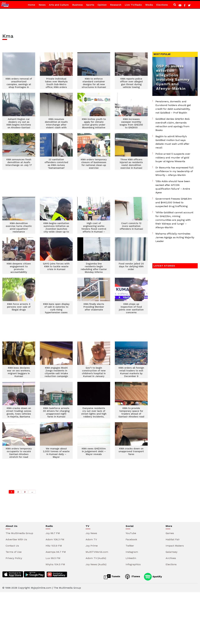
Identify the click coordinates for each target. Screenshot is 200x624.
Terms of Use (14, 551)
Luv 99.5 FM (53, 558)
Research (115, 4)
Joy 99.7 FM (53, 533)
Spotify (157, 576)
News (42, 4)
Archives (171, 558)
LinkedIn (131, 558)
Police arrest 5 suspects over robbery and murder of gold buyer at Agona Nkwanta (172, 157)
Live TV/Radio (133, 4)
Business (77, 4)
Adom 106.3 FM (55, 539)
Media (149, 4)
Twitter (130, 545)
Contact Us (12, 545)
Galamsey (171, 551)
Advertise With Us (16, 539)
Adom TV (91, 539)
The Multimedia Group (19, 533)
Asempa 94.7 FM (56, 551)
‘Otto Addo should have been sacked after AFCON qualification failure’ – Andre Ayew (172, 187)
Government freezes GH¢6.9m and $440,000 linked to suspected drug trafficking (173, 202)
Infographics (133, 564)
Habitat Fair (173, 539)
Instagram (132, 551)
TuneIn (115, 576)
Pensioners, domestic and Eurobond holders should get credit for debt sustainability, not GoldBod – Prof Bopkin (173, 107)
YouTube (131, 533)
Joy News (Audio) (96, 564)
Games (170, 533)
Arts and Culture (59, 4)
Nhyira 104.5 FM (55, 564)
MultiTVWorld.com (97, 551)
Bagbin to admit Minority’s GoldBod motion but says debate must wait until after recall (172, 142)
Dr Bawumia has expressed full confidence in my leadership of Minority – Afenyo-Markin (174, 171)
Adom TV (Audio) (96, 558)
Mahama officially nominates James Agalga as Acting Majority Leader (174, 237)
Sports (90, 4)
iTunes (135, 576)
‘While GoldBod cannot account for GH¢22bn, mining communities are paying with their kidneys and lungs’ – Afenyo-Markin (174, 220)
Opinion (102, 4)
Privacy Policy (14, 558)
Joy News (91, 533)
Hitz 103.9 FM (54, 545)
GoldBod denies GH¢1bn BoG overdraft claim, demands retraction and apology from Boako (172, 124)
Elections (162, 4)
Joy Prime (92, 545)
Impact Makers (175, 545)
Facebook (131, 539)
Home (31, 4)
